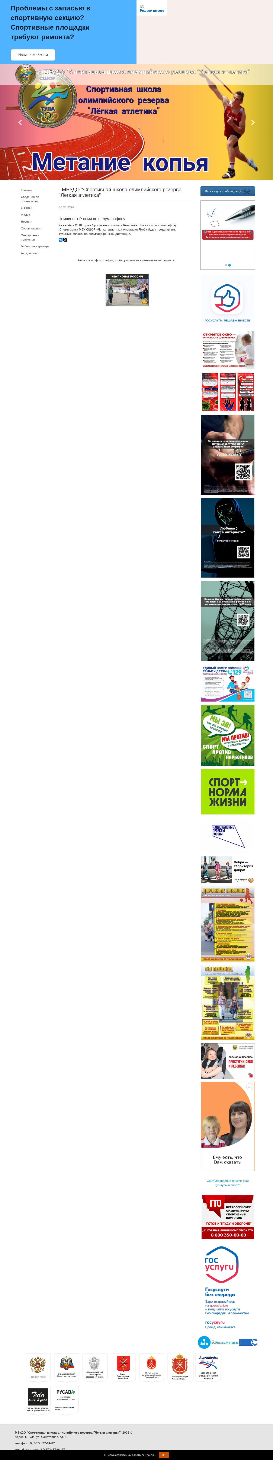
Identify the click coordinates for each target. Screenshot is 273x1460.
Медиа (25, 214)
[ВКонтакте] (60, 240)
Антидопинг (29, 253)
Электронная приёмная (30, 237)
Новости (26, 221)
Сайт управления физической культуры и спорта (228, 1182)
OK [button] (164, 1455)
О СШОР (27, 208)
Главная (26, 190)
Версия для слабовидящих (224, 191)
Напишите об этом (33, 55)
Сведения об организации (30, 199)
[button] (20, 122)
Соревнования (31, 228)
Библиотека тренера (35, 246)
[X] (65, 240)
